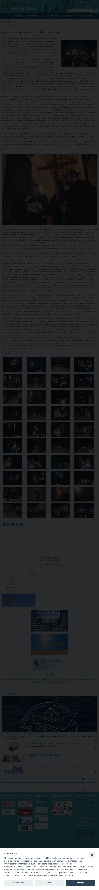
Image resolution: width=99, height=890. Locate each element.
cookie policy (57, 875)
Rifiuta (49, 883)
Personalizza (18, 883)
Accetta (80, 883)
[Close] (92, 855)
